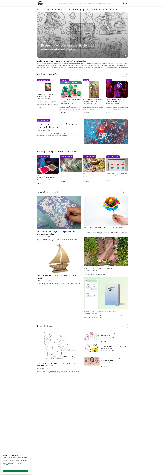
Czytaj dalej (41, 139)
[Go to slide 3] (125, 55)
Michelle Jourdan (40, 98)
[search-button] (123, 3)
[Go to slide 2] (124, 55)
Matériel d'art (99, 3)
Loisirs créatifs (106, 3)
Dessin (93, 3)
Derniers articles (62, 3)
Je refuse (15, 467)
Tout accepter (15, 471)
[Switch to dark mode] (127, 3)
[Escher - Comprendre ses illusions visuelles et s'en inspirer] (82, 35)
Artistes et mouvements (73, 3)
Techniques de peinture (85, 3)
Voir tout (124, 74)
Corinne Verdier (63, 103)
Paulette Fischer (44, 52)
